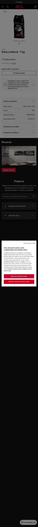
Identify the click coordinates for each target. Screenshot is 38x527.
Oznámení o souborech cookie (14, 269)
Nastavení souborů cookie (19, 276)
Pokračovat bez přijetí (29, 243)
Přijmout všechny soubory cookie (19, 281)
